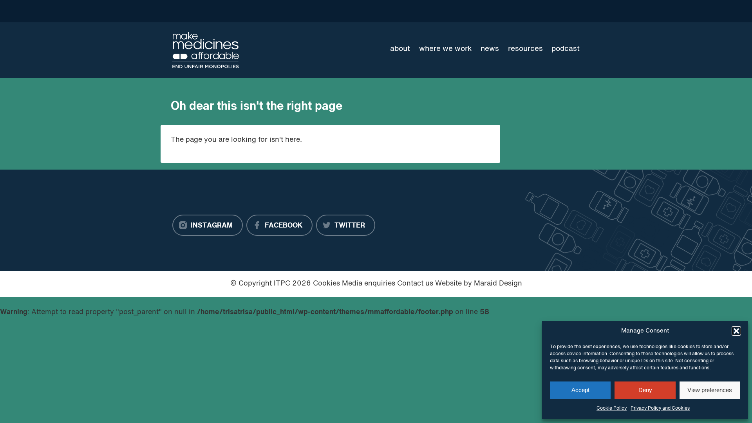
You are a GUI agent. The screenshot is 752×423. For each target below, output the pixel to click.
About (400, 49)
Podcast (565, 49)
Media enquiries (368, 283)
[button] (736, 331)
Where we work (445, 49)
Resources (525, 49)
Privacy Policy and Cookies (660, 408)
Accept (580, 390)
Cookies (326, 283)
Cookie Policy (612, 408)
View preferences (709, 390)
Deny (645, 390)
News (490, 49)
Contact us (415, 283)
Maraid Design (498, 283)
